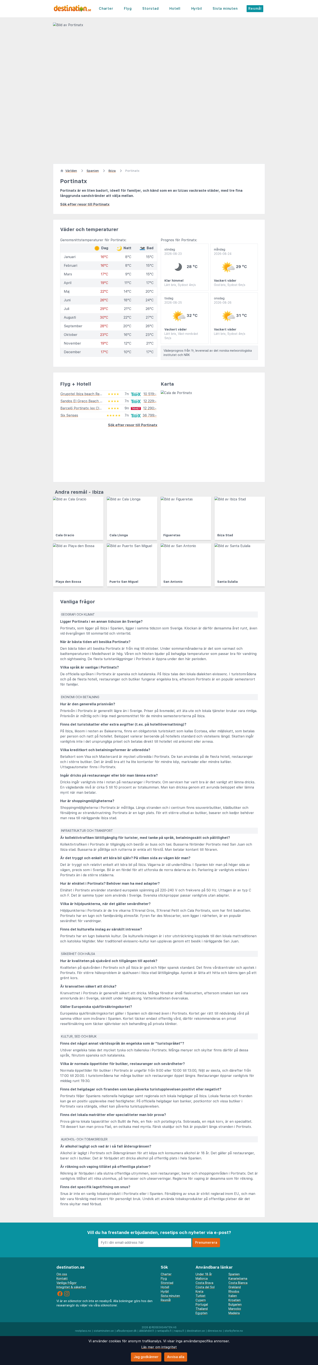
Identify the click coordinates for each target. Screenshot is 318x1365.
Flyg (128, 8)
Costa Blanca (237, 1283)
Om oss (61, 1274)
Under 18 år (204, 1274)
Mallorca (202, 1278)
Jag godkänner (146, 1357)
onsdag (222, 300)
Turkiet (201, 1296)
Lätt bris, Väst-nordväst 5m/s (181, 336)
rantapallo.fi (164, 1330)
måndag (222, 251)
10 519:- (149, 394)
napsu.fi (179, 1330)
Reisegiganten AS (164, 1327)
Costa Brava (204, 1283)
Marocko (234, 1309)
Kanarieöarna (237, 1278)
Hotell (174, 8)
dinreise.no (214, 1330)
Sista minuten (225, 8)
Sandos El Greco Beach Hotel (84, 401)
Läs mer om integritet (159, 1347)
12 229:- (149, 401)
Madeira (234, 1313)
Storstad (150, 8)
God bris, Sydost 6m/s (229, 285)
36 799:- (150, 415)
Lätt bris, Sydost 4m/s (180, 285)
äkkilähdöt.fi (146, 1330)
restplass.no (83, 1330)
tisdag (173, 300)
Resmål (255, 8)
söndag (173, 251)
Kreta (199, 1291)
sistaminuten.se (104, 1330)
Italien (232, 1296)
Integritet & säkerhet (71, 1287)
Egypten (201, 1313)
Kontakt (62, 1278)
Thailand (202, 1309)
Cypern (201, 1300)
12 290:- (149, 408)
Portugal (202, 1304)
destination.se (196, 1330)
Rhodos (233, 1291)
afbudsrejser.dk (126, 1330)
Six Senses (69, 415)
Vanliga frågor (66, 1283)
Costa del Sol (205, 1287)
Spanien (234, 1274)
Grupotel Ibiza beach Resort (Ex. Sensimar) (95, 394)
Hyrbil (196, 8)
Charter (106, 8)
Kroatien (234, 1300)
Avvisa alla (175, 1357)
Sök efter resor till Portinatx (84, 204)
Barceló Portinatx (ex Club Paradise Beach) (95, 408)
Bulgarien (235, 1304)
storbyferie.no (234, 1330)
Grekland (234, 1287)
